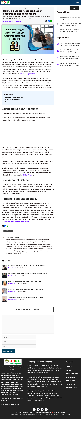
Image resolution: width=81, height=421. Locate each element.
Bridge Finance (28, 175)
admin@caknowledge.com (11, 404)
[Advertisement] (28, 134)
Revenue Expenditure (27, 74)
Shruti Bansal (12, 267)
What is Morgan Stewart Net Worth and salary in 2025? (24, 281)
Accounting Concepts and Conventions (15, 222)
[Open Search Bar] (71, 2)
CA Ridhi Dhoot (12, 283)
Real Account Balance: (13, 99)
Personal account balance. (15, 102)
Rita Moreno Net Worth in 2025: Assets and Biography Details (26, 265)
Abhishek (11, 275)
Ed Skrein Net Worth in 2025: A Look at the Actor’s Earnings (26, 297)
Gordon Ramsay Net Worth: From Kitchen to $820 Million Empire (27, 273)
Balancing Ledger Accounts (14, 97)
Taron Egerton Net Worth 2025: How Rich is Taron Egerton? (26, 289)
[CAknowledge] (5, 2)
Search (74, 8)
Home (4, 8)
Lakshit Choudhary (9, 21)
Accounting (9, 8)
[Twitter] (34, 409)
